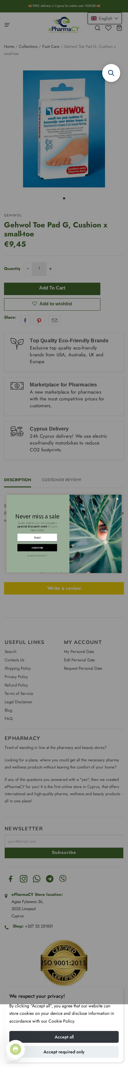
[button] (111, 73)
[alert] (64, 533)
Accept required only (64, 1052)
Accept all (64, 1037)
